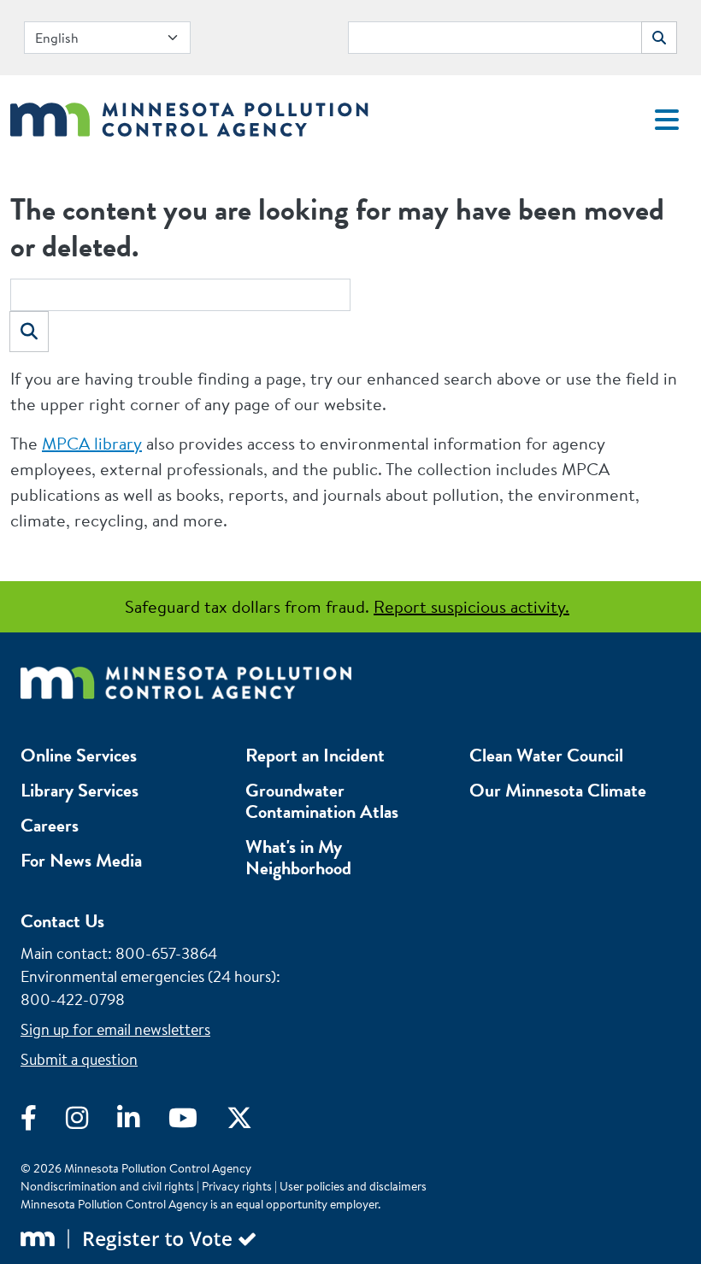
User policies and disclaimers (353, 1186)
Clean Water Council (546, 755)
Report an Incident (315, 755)
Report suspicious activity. (471, 606)
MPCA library (92, 443)
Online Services (79, 755)
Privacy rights (237, 1186)
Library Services (79, 790)
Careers (50, 825)
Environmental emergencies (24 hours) (148, 976)
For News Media (81, 860)
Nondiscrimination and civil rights (107, 1186)
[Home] (189, 115)
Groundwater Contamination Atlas (321, 801)
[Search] (29, 331)
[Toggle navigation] (667, 120)
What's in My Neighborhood (298, 857)
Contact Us (62, 921)
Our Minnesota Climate (557, 790)
